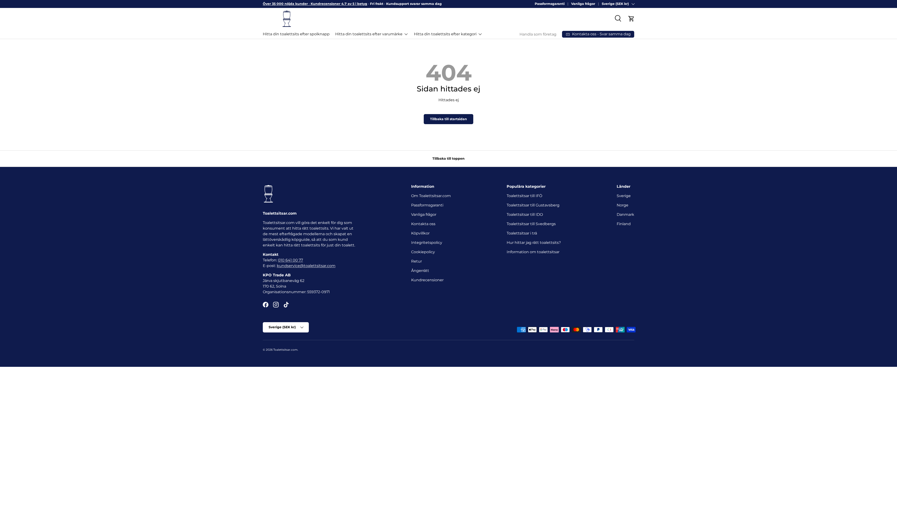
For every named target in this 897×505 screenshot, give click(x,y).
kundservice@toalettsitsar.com (306, 265)
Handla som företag (538, 34)
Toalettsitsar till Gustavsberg (533, 205)
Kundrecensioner (427, 280)
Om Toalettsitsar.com (431, 196)
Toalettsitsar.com (285, 349)
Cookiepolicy (423, 252)
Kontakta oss (423, 224)
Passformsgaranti (550, 4)
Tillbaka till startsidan (448, 119)
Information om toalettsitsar (533, 252)
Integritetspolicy (426, 242)
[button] (631, 19)
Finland (624, 224)
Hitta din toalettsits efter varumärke (368, 34)
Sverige (624, 196)
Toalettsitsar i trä (522, 233)
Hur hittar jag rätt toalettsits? (534, 242)
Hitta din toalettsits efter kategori (445, 34)
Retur (416, 261)
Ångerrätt (420, 270)
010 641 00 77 (290, 260)
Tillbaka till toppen (448, 158)
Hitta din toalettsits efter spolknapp (296, 34)
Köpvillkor (420, 233)
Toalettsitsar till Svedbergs (531, 224)
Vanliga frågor (583, 4)
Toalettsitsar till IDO (525, 214)
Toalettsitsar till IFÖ (524, 196)
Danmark (625, 214)
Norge (622, 205)
